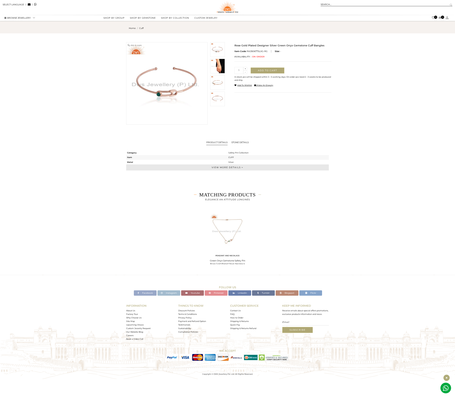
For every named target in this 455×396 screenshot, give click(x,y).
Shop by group (114, 18)
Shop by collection (175, 18)
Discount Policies (186, 310)
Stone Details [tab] (240, 142)
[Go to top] (446, 378)
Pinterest (218, 293)
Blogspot (289, 293)
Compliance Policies (188, 332)
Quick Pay (235, 325)
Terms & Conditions (187, 314)
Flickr (313, 293)
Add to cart (267, 70)
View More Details (227, 167)
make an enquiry (264, 85)
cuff (141, 28)
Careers (129, 335)
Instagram (171, 293)
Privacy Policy (185, 317)
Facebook (147, 293)
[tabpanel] (227, 238)
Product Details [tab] (217, 142)
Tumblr (265, 293)
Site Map (130, 321)
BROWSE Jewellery (19, 18)
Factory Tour (132, 314)
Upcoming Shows (135, 325)
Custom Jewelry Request (138, 328)
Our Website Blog (134, 332)
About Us (130, 310)
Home (132, 28)
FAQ (232, 314)
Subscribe (298, 330)
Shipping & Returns (239, 321)
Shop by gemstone (143, 18)
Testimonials (184, 325)
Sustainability (184, 328)
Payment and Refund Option (192, 321)
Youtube (195, 293)
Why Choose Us (133, 317)
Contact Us (235, 310)
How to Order (236, 317)
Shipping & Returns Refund (243, 328)
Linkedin (242, 293)
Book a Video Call (134, 339)
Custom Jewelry (206, 18)
